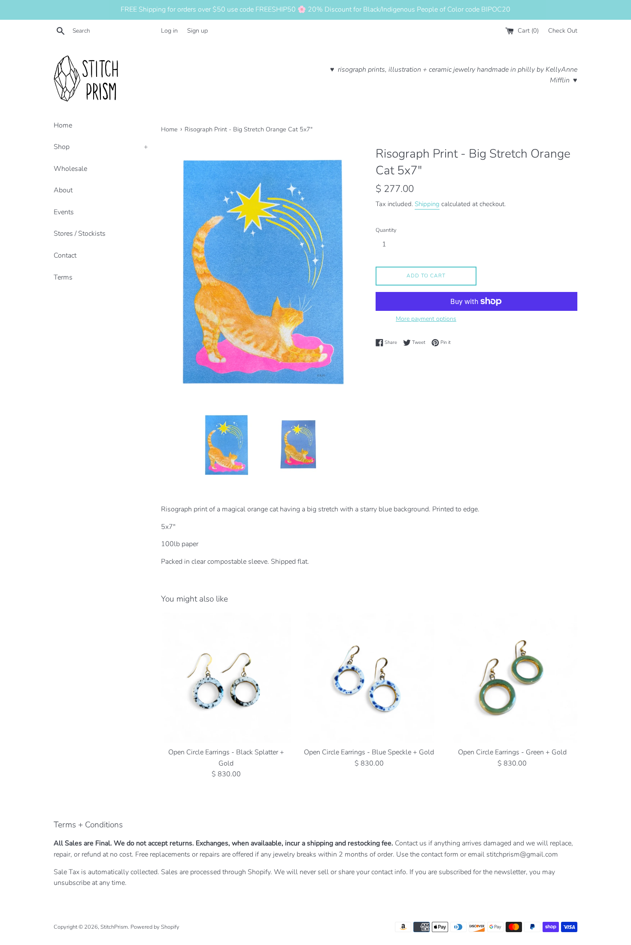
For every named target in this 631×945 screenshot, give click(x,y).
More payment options (426, 319)
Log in (169, 30)
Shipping (427, 204)
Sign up (197, 30)
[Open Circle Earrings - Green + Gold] (512, 678)
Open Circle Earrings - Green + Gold (512, 752)
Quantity (386, 230)
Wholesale (70, 168)
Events (64, 212)
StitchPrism (114, 927)
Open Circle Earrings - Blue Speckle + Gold (369, 752)
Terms (63, 277)
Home (63, 125)
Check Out (562, 30)
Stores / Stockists (80, 233)
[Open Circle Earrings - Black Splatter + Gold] (226, 678)
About (63, 190)
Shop (101, 147)
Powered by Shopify (154, 927)
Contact (65, 255)
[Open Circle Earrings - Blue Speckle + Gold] (369, 678)
